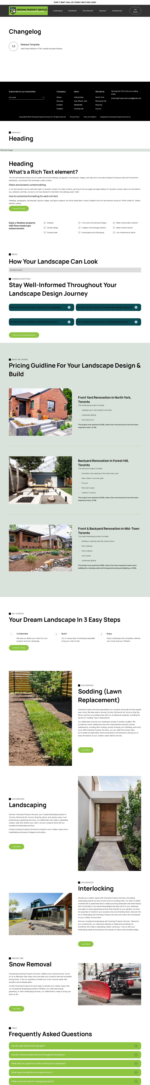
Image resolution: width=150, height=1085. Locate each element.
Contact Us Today (18, 208)
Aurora (98, 109)
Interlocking (78, 97)
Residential (78, 105)
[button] (58, 10)
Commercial (78, 109)
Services (60, 101)
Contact (60, 105)
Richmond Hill (100, 101)
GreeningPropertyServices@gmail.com (126, 98)
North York (99, 97)
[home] (28, 10)
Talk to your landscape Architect (24, 335)
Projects (60, 109)
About (59, 97)
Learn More (86, 750)
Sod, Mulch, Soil (80, 101)
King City (98, 105)
